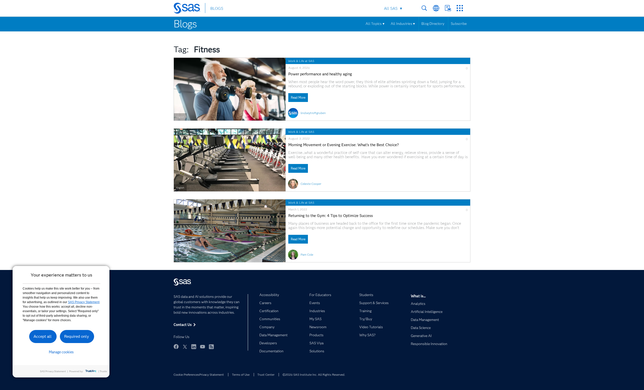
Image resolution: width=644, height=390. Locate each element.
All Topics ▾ (375, 23)
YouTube (202, 346)
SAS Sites (460, 8)
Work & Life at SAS (301, 61)
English (180, 117)
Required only (76, 336)
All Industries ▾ (403, 23)
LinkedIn (193, 346)
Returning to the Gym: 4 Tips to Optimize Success (330, 216)
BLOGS (216, 8)
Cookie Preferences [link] (186, 374)
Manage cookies (61, 352)
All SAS (390, 8)
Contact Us (448, 8)
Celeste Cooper (311, 184)
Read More (298, 97)
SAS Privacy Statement (83, 302)
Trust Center (265, 374)
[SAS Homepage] (189, 9)
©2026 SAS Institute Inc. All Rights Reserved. (314, 374)
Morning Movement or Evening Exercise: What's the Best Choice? (343, 145)
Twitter (184, 346)
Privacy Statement (211, 374)
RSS (211, 346)
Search (424, 8)
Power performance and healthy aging (320, 74)
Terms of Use (241, 374)
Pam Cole (307, 254)
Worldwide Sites (436, 8)
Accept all (42, 336)
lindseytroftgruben (313, 113)
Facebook (176, 346)
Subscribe (459, 23)
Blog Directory (432, 23)
